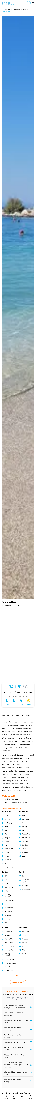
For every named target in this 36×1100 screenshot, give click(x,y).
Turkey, (6, 605)
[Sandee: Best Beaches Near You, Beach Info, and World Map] (8, 3)
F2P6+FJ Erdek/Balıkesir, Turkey (16, 803)
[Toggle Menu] (32, 3)
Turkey (9, 9)
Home (4, 9)
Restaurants (17, 715)
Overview (5, 715)
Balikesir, (12, 605)
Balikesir (17, 9)
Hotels (28, 715)
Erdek (24, 9)
